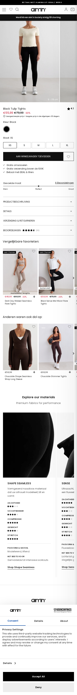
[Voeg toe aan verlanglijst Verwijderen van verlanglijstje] (68, 156)
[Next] (73, 278)
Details (37, 211)
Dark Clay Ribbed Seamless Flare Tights (18, 302)
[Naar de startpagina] (38, 9)
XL (67, 145)
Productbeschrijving (37, 201)
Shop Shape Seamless (20, 567)
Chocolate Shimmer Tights (54, 376)
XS (10, 145)
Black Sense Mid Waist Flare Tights (54, 302)
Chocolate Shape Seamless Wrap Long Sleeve (18, 377)
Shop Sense (69, 567)
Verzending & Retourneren (37, 220)
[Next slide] (68, 445)
